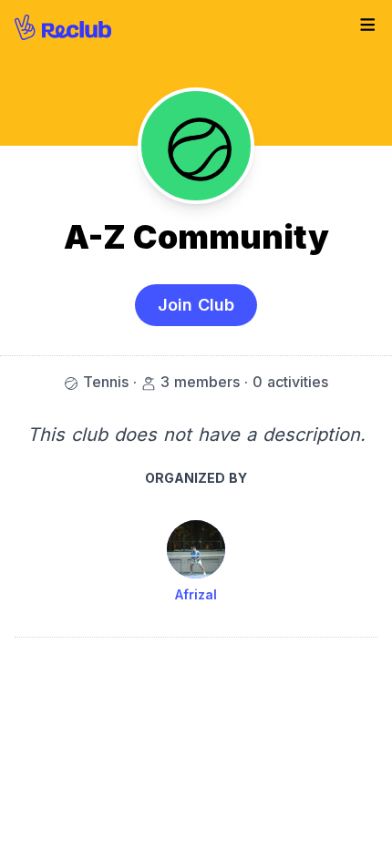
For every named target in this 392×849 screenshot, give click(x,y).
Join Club (196, 304)
